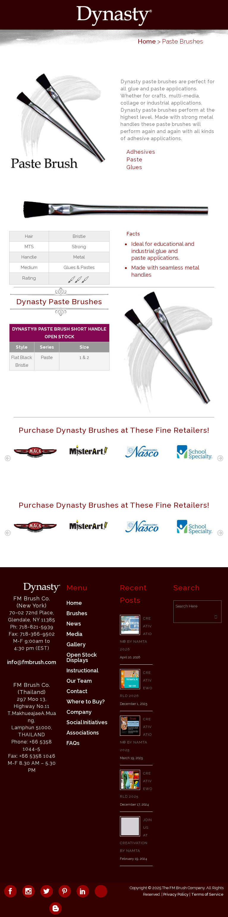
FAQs (73, 743)
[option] (35, 452)
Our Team (79, 681)
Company (78, 712)
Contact (76, 691)
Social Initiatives (86, 722)
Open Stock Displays (81, 657)
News (73, 623)
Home (147, 41)
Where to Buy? (85, 701)
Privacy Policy (176, 894)
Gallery (76, 644)
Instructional (82, 670)
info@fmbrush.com (31, 662)
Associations (82, 732)
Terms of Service (207, 894)
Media (74, 634)
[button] (8, 458)
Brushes (76, 613)
